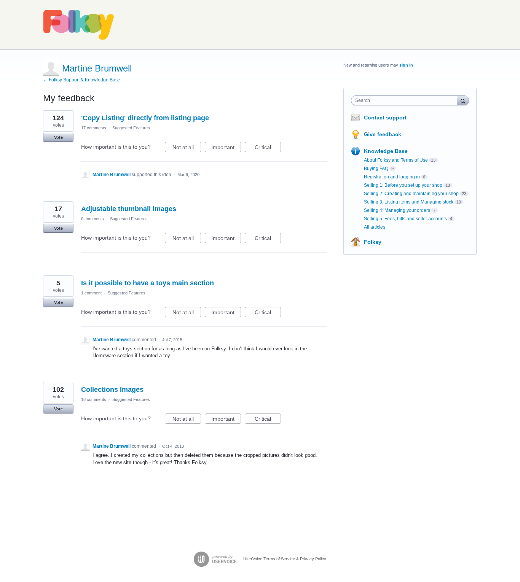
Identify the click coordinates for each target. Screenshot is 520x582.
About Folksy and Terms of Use (396, 160)
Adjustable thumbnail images (128, 209)
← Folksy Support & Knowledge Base (81, 80)
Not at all (186, 148)
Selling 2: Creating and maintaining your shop (411, 193)
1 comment (91, 293)
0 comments (92, 218)
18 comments (93, 399)
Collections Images (112, 389)
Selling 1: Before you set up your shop (403, 185)
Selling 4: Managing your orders (397, 210)
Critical (268, 148)
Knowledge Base (386, 151)
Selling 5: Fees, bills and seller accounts (405, 218)
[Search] (463, 100)
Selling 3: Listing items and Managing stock (408, 202)
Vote (58, 137)
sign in (406, 65)
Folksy (372, 242)
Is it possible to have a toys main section (147, 283)
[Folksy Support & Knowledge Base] (79, 25)
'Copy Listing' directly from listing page (145, 118)
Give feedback (382, 134)
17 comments (93, 128)
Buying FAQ (376, 168)
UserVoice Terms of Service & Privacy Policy (284, 559)
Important (226, 148)
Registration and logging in (392, 177)
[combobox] (406, 100)
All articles (374, 227)
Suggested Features (131, 128)
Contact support (385, 117)
